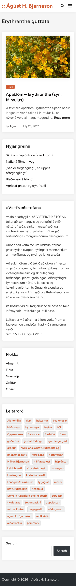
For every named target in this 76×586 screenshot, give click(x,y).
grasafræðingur (34, 441)
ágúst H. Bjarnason (19, 516)
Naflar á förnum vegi (20, 161)
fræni (63, 434)
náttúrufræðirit (17, 489)
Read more (62, 117)
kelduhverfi (14, 468)
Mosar (10, 389)
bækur (48, 427)
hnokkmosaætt (17, 454)
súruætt (57, 495)
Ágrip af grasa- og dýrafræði (26, 186)
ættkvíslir (42, 516)
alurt (28, 420)
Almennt (12, 363)
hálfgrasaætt (42, 461)
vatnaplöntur (15, 509)
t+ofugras (13, 502)
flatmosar (34, 434)
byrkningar (32, 427)
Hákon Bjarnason (18, 461)
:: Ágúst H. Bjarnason (27, 6)
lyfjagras (43, 482)
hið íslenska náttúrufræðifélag (40, 448)
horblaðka (38, 454)
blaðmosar (13, 427)
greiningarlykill (57, 441)
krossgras (57, 468)
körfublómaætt (35, 475)
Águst (13, 126)
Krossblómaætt (37, 468)
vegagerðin (36, 509)
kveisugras (14, 475)
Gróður (11, 383)
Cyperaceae (15, 434)
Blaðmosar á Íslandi (19, 179)
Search (11, 543)
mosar (58, 482)
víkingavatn (55, 509)
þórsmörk (33, 523)
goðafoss (13, 441)
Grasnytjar (13, 376)
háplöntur (61, 461)
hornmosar (56, 454)
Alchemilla (14, 420)
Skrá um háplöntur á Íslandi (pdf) (29, 155)
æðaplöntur (14, 523)
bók (59, 427)
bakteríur (42, 420)
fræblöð (50, 434)
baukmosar (60, 420)
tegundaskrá (33, 502)
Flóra (10, 87)
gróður (11, 448)
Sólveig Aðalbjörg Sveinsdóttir (27, 495)
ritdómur (37, 489)
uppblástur (53, 502)
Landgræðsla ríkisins (20, 482)
